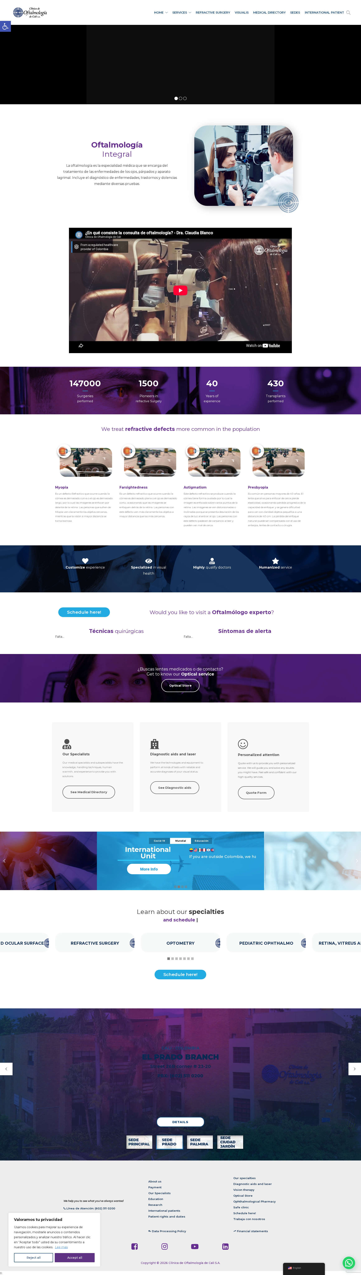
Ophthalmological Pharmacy (254, 1201)
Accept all (74, 1258)
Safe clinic (241, 1207)
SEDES (295, 12)
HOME (159, 12)
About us (154, 1181)
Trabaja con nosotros (249, 1219)
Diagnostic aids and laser (252, 1184)
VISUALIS (242, 12)
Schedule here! (84, 612)
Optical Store (243, 1195)
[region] (54, 1240)
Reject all (34, 1258)
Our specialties (244, 1178)
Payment (154, 1187)
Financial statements (250, 1231)
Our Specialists (159, 1193)
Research (155, 1204)
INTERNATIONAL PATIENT (324, 12)
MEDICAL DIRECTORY (269, 12)
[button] (5, 26)
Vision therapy (243, 1189)
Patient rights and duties (166, 1216)
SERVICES (179, 12)
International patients (164, 1210)
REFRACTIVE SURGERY (213, 12)
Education (155, 1199)
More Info (149, 869)
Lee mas (61, 1247)
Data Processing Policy (167, 1231)
